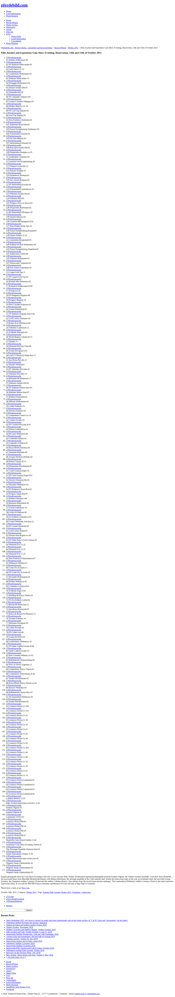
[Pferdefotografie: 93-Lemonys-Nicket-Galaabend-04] (13, 791)
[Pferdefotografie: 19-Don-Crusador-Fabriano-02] (13, 302)
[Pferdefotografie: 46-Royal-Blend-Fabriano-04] (13, 445)
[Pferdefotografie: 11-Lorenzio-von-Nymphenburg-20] (13, 159)
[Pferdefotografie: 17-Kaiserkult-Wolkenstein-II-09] (13, 284)
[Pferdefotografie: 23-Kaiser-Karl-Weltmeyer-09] (13, 321)
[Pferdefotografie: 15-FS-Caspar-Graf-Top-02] (13, 274)
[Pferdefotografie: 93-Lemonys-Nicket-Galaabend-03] (13, 787)
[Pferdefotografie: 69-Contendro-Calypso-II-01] (13, 584)
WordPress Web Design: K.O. (18, 987)
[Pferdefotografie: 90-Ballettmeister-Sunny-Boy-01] (13, 690)
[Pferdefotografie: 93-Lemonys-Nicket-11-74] (13, 773)
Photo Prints (16, 36)
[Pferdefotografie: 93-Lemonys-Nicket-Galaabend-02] (13, 782)
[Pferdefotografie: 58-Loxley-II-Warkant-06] (13, 510)
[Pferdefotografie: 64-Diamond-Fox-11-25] (13, 551)
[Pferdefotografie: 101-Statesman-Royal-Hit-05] (13, 122)
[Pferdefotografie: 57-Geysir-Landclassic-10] (13, 505)
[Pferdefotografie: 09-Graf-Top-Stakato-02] (13, 113)
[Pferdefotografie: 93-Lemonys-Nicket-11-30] (13, 718)
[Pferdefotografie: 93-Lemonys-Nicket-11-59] (13, 764)
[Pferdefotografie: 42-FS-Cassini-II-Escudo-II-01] (13, 422)
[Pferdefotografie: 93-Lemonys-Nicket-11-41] (13, 727)
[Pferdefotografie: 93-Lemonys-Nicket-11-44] (13, 736)
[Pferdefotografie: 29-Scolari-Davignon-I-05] (13, 348)
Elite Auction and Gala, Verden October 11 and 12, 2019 (29, 932)
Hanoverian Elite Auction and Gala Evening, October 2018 (30, 948)
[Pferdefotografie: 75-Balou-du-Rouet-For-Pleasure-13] (13, 611)
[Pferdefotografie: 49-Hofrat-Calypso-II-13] (13, 459)
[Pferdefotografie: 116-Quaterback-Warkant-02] (13, 173)
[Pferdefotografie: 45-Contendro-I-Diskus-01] (13, 441)
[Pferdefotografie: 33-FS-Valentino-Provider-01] (13, 367)
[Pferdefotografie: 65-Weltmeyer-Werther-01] (13, 561)
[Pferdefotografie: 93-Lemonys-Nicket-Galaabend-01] (13, 778)
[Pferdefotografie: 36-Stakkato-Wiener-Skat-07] (13, 390)
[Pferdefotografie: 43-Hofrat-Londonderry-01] (13, 427)
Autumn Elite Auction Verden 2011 (57, 892)
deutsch (9, 906)
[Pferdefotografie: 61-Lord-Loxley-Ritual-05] (13, 528)
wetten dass (86, 892)
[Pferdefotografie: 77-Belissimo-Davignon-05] (13, 621)
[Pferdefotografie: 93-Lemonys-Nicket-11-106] (13, 704)
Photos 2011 (73, 48)
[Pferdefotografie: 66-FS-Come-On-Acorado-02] (13, 570)
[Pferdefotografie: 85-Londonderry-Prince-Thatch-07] (13, 667)
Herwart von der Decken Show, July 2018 (23, 953)
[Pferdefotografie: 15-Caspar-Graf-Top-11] (13, 270)
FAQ (8, 975)
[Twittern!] (10, 897)
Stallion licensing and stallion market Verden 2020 (26, 925)
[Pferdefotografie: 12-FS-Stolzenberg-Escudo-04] (13, 182)
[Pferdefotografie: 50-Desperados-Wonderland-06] (13, 464)
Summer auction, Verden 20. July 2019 (22, 939)
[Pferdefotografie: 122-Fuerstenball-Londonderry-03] (13, 187)
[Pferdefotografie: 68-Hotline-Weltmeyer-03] (13, 579)
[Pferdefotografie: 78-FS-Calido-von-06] (13, 630)
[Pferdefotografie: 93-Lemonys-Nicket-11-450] (13, 745)
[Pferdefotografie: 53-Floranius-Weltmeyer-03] (13, 482)
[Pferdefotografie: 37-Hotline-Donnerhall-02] (13, 394)
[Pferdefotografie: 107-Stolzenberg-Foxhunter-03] (13, 141)
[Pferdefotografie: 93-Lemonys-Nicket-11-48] (13, 755)
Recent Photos (12, 23)
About (8, 29)
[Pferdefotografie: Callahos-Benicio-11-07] (13, 796)
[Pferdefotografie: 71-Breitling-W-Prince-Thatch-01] (13, 593)
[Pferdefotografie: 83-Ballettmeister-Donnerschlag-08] (13, 658)
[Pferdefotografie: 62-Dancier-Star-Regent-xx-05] (13, 533)
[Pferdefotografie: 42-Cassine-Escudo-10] (13, 418)
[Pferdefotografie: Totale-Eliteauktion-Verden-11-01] (13, 851)
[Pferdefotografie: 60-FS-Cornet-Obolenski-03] (13, 524)
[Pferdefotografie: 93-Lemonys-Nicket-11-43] (13, 731)
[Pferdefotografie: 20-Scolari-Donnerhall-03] (13, 307)
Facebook (20, 899)
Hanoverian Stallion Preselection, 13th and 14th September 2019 (32, 934)
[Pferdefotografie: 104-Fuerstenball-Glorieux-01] (13, 131)
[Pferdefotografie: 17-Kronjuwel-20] (13, 288)
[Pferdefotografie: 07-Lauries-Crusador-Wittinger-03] (13, 99)
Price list (9, 32)
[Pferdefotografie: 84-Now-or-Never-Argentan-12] (13, 662)
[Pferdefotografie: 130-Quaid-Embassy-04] (13, 214)
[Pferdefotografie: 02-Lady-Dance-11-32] (13, 67)
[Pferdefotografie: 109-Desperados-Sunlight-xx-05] (13, 150)
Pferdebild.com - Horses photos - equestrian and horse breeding (26, 48)
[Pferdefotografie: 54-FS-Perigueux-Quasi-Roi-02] (13, 487)
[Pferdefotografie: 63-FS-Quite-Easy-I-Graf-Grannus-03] (13, 538)
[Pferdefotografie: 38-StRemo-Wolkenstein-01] (13, 399)
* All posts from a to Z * (16, 957)
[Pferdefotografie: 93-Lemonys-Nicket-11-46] (13, 750)
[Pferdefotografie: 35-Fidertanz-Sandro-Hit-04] (13, 381)
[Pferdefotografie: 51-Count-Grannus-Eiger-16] (13, 468)
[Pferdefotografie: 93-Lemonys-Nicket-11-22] (13, 713)
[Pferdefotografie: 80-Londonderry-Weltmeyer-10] (13, 639)
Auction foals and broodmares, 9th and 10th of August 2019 (30, 936)
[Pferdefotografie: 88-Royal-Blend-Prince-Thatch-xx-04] (13, 681)
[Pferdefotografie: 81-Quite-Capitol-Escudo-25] (13, 648)
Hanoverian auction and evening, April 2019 (24, 941)
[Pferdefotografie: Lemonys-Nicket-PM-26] (13, 828)
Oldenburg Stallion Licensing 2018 (20, 943)
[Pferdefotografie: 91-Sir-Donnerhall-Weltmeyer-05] (13, 695)
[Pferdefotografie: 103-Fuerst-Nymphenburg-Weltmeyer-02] (13, 127)
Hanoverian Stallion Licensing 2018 (20, 946)
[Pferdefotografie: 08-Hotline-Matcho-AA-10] (13, 104)
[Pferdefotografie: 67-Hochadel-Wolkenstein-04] (13, 575)
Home (8, 11)
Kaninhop (76, 892)
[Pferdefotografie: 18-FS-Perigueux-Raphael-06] (13, 293)
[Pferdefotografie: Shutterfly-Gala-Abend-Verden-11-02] (13, 838)
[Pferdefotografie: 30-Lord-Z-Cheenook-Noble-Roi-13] (13, 353)
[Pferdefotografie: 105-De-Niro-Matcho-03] (13, 136)
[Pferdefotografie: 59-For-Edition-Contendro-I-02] (13, 515)
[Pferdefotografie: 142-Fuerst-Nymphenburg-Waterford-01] (13, 247)
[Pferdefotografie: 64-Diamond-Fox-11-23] (13, 547)
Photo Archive (12, 25)
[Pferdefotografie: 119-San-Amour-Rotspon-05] (13, 178)
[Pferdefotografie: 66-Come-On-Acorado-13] (13, 565)
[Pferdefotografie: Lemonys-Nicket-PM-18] (13, 824)
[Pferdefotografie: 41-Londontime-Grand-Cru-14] (13, 413)
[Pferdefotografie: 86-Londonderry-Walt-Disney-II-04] (13, 671)
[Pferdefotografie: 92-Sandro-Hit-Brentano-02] (13, 699)
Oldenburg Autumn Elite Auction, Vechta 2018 (25, 950)
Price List (25, 888)
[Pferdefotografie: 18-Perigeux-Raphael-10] (13, 298)
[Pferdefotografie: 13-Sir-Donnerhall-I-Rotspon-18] (13, 210)
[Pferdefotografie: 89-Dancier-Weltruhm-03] (13, 685)
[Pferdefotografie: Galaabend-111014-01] (13, 815)
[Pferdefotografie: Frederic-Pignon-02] (13, 810)
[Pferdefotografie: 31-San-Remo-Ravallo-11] (13, 358)
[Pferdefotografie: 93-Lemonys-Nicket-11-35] (13, 722)
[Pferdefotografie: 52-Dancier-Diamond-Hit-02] (13, 478)
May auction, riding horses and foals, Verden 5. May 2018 (29, 955)
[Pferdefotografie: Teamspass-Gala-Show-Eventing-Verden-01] (13, 842)
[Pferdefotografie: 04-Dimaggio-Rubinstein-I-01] (13, 81)
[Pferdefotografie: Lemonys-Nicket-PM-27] (13, 833)
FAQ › (8, 34)
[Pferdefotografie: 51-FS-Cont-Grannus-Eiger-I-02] (13, 473)
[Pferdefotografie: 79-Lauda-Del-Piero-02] (13, 635)
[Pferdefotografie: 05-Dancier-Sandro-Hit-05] (13, 85)
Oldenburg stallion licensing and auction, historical (26, 923)
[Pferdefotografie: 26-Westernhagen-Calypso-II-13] (13, 334)
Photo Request (12, 16)
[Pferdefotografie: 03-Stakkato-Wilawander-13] (13, 76)
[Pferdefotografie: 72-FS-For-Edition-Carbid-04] (13, 598)
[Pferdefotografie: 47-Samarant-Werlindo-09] (13, 450)
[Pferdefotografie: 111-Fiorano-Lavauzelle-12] (13, 164)
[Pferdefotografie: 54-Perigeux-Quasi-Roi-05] (13, 491)
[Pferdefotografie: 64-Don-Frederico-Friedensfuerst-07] (13, 556)
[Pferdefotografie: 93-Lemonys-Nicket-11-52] (13, 759)
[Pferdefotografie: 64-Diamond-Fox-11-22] (13, 542)
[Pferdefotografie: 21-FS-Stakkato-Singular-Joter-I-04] (13, 311)
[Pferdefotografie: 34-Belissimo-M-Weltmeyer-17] (13, 376)
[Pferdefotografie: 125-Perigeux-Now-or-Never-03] (13, 201)
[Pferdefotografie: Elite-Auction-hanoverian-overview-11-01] (13, 801)
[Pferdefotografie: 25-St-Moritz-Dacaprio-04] (13, 330)
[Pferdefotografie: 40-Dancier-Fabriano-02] (13, 408)
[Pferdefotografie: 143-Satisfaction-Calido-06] (13, 251)
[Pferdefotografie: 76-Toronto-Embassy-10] (13, 616)
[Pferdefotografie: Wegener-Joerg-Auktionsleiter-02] (13, 865)
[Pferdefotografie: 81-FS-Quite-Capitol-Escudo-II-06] (13, 644)
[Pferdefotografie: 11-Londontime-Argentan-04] (13, 154)
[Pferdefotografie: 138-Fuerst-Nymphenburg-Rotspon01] (13, 228)
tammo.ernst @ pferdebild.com (87, 994)
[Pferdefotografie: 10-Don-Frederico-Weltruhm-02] (13, 118)
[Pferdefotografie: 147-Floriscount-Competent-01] (13, 261)
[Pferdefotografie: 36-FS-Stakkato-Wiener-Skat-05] (13, 385)
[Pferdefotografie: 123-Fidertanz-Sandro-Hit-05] (13, 191)
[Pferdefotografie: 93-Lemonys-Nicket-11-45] (13, 741)
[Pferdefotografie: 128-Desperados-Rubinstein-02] (13, 205)
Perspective (10, 27)
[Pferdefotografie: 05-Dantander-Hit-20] (13, 90)
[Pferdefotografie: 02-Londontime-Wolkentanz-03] (13, 71)
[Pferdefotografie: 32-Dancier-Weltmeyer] (13, 362)
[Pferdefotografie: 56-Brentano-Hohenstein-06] (13, 501)
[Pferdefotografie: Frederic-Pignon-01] (13, 805)
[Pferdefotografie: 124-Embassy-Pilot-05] (13, 196)
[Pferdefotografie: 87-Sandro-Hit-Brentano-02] (13, 676)
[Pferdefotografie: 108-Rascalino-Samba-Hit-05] (13, 145)
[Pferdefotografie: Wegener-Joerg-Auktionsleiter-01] (13, 861)
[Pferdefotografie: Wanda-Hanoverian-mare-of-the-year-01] (13, 856)
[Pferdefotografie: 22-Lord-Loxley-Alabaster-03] (13, 316)
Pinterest (18, 901)
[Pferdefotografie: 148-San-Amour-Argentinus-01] (13, 265)
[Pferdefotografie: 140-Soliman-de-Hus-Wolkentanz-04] (13, 242)
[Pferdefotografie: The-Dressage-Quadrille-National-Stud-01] (13, 847)
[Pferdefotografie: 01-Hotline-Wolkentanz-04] (13, 58)
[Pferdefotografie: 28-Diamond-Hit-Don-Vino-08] (13, 344)
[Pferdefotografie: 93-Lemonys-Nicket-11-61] (13, 768)
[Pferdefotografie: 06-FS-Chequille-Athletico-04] (13, 94)
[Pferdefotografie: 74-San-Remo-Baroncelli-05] (13, 607)
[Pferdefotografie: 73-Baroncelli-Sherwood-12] (13, 602)
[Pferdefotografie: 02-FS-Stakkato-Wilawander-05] (13, 62)
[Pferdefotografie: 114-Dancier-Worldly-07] (13, 168)
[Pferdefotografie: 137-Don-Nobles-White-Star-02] (13, 224)
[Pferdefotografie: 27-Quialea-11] (13, 339)
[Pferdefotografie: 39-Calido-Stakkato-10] (13, 404)
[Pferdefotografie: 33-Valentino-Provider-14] (13, 371)
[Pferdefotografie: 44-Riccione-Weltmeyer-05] (13, 431)
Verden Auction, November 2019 (19, 927)
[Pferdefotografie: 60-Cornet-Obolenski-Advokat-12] (13, 519)
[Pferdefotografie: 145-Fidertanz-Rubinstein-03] (13, 256)
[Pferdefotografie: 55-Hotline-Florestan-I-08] (13, 496)
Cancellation (16, 41)
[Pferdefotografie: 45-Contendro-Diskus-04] (13, 436)
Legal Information (13, 14)
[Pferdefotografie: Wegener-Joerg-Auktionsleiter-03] (13, 870)
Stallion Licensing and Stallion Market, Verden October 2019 (31, 930)
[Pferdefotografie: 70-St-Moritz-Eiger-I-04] (13, 588)
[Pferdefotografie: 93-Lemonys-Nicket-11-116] (13, 708)
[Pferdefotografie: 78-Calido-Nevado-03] (13, 625)
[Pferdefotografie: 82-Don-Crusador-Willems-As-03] (13, 653)
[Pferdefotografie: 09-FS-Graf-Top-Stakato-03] (13, 108)
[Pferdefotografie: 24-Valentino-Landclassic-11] (13, 325)
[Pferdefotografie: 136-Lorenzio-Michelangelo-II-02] (13, 219)
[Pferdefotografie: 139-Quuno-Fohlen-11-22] (13, 233)
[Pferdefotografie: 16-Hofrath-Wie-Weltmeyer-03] (13, 279)
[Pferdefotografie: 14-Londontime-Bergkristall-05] (13, 238)
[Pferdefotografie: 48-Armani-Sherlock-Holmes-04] (13, 454)
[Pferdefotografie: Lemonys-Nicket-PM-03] (13, 819)
